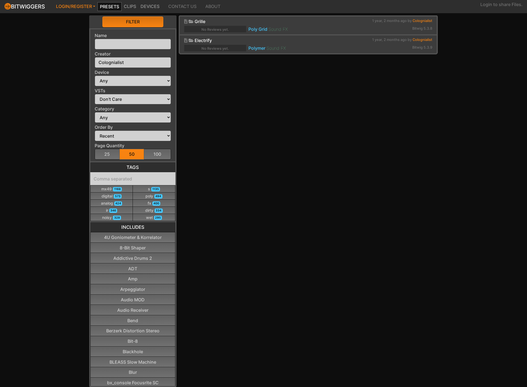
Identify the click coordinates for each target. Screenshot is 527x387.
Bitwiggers (28, 6)
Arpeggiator (132, 289)
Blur (133, 372)
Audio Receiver (132, 310)
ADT (132, 268)
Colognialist (422, 21)
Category (104, 109)
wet (153, 217)
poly (153, 196)
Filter (133, 21)
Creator (103, 54)
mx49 (110, 188)
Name (101, 35)
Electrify (203, 40)
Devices (150, 6)
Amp (133, 279)
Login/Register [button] (74, 6)
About (212, 6)
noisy (111, 217)
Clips (130, 6)
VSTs (100, 90)
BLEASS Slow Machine (133, 362)
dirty (153, 210)
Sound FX (278, 29)
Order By (104, 127)
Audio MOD (133, 299)
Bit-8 (133, 341)
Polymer (256, 48)
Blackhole (133, 351)
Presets (109, 6)
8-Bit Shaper (133, 247)
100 (157, 154)
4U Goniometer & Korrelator (133, 237)
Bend (132, 320)
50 (131, 154)
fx (153, 203)
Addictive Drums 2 (132, 258)
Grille (200, 21)
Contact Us (182, 6)
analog (111, 203)
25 (107, 154)
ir (111, 210)
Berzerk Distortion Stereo (132, 330)
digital (111, 196)
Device (102, 72)
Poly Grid (257, 29)
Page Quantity (109, 145)
